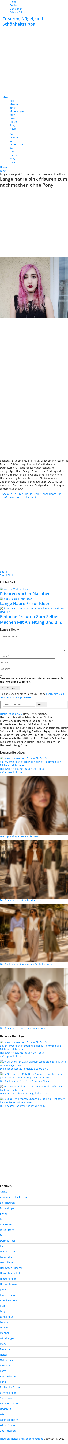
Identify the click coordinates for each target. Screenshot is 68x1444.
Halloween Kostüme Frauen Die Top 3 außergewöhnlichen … (22, 770)
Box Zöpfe (6, 1224)
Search (41, 704)
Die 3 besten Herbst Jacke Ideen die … (22, 900)
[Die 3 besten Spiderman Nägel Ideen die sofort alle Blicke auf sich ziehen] (34, 1088)
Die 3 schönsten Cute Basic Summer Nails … (25, 1081)
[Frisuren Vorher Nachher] (34, 589)
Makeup (4, 1327)
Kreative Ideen (8, 1300)
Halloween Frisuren (11, 1267)
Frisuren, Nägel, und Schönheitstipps (23, 21)
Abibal (3, 1192)
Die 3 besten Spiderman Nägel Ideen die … (25, 1093)
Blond (3, 1213)
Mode (3, 1343)
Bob (12, 100)
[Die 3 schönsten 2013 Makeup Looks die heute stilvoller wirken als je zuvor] (34, 1063)
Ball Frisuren (7, 1202)
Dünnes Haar (7, 1240)
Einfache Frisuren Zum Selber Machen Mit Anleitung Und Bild (31, 619)
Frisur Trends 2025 (11, 713)
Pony (12, 125)
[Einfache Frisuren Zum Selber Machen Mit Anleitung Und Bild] (34, 610)
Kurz (12, 114)
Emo (2, 1246)
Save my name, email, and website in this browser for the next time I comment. (32, 679)
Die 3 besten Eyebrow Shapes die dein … (23, 1106)
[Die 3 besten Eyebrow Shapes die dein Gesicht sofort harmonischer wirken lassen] (34, 1100)
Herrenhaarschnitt (11, 1273)
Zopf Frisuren (8, 1430)
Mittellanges (17, 111)
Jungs (13, 107)
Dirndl (3, 1235)
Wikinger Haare (9, 1419)
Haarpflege (6, 1262)
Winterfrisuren (8, 1425)
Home (13, 1)
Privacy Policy (17, 12)
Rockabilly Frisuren (11, 1387)
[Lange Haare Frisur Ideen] (34, 599)
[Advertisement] (34, 61)
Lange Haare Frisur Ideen (25, 603)
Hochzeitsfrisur (9, 1284)
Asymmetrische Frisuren (14, 1197)
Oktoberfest (7, 1360)
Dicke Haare (7, 1229)
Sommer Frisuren (10, 1403)
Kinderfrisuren (8, 1295)
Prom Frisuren (8, 1376)
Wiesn (3, 1414)
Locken (14, 121)
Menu (6, 97)
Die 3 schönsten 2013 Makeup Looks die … (24, 1068)
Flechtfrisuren (8, 1251)
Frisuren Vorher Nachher (25, 593)
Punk (3, 1381)
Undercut (5, 1409)
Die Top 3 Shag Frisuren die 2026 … (20, 836)
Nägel (13, 128)
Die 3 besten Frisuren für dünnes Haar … (24, 1028)
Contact (14, 5)
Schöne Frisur (8, 1392)
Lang (12, 118)
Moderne (5, 1349)
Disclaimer (16, 8)
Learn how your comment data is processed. (32, 695)
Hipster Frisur (8, 1278)
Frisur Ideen (7, 1257)
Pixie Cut (5, 1365)
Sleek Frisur (7, 1398)
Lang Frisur (6, 1316)
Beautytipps (7, 1208)
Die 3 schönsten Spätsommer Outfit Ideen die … (28, 964)
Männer (14, 104)
